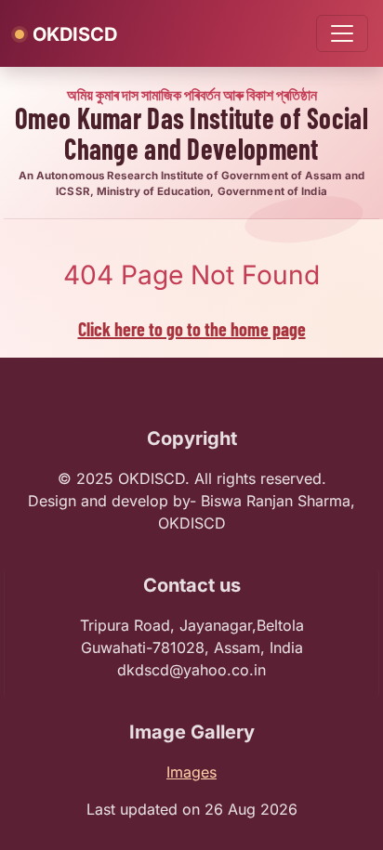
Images (191, 772)
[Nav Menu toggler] (342, 33)
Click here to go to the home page (192, 329)
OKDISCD (75, 34)
